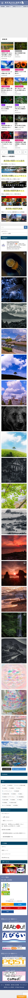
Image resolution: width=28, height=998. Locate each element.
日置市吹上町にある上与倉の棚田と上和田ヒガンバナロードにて (6, 55)
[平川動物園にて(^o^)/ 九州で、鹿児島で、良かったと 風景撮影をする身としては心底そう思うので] (14, 418)
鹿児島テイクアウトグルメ (9, 796)
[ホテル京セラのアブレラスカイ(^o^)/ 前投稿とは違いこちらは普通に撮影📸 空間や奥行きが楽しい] (14, 702)
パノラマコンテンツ (8, 791)
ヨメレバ (16, 899)
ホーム (2, 984)
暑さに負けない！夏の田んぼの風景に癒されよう (20, 90)
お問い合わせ (6, 817)
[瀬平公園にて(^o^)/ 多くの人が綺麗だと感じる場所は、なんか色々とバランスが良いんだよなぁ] (14, 650)
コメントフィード (6, 853)
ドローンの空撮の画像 (20, 785)
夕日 (4, 785)
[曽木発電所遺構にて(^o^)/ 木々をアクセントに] (14, 470)
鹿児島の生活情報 (6, 829)
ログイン (4, 846)
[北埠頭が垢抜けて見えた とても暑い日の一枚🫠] (14, 341)
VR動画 (20, 799)
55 (25, 152)
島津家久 (12, 788)
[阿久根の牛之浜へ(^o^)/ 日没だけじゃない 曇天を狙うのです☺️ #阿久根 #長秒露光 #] (14, 521)
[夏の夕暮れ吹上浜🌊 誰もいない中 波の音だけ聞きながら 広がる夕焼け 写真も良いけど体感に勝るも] (14, 547)
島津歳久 (13, 799)
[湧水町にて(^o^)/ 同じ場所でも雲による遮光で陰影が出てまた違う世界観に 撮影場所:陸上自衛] (14, 367)
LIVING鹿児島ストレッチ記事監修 (14, 946)
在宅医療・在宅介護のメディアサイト (14, 970)
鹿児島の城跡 (13, 802)
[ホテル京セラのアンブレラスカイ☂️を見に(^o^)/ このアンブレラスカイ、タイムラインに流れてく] (14, 728)
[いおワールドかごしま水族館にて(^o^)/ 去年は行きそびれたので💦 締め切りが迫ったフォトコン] (14, 289)
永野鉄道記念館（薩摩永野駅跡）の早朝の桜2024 (20, 144)
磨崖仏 (21, 793)
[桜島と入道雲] (14, 315)
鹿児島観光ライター (14, 931)
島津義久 (5, 788)
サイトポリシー (5, 813)
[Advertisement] (14, 22)
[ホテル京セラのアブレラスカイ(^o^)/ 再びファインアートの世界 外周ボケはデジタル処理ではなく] (14, 676)
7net (8, 911)
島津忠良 (10, 785)
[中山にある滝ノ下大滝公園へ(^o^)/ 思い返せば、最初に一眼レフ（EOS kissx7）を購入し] (14, 625)
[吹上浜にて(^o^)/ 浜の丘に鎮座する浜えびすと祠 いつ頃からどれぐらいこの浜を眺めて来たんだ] (14, 573)
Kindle (19, 904)
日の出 (19, 788)
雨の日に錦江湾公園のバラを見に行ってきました (6, 144)
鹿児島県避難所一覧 (8, 836)
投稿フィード (5, 850)
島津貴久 (14, 793)
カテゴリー (4, 231)
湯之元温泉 (6, 799)
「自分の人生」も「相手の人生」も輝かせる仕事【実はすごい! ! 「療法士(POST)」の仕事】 (14, 897)
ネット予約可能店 (7, 805)
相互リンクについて (8, 820)
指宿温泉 (17, 791)
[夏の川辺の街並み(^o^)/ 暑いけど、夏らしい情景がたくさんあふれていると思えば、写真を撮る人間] (14, 753)
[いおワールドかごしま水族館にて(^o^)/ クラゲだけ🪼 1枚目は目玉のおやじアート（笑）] (14, 263)
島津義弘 (5, 802)
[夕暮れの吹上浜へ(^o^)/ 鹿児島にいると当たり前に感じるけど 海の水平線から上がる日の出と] (14, 599)
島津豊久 (16, 805)
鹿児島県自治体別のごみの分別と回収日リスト (14, 833)
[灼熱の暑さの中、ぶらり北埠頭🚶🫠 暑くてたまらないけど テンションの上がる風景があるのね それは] (14, 392)
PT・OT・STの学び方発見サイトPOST (14, 956)
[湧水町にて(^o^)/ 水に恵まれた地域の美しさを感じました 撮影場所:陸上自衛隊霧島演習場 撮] (14, 444)
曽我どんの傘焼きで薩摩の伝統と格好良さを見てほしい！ (6, 90)
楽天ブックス (8, 908)
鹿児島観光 (3, 6)
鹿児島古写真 (6, 793)
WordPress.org (5, 857)
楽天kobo (20, 908)
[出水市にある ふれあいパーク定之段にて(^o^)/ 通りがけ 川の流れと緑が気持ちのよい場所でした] (14, 496)
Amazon (8, 904)
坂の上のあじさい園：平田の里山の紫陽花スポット (20, 108)
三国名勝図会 (21, 796)
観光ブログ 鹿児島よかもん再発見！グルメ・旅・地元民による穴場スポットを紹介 (13, 825)
